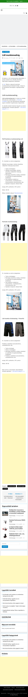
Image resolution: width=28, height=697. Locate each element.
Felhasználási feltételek (19, 689)
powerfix (5, 488)
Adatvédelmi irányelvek (8, 689)
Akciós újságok (7, 687)
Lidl (4, 84)
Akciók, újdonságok (20, 687)
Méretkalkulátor (19, 193)
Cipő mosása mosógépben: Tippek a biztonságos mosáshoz (15, 1)
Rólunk (13, 687)
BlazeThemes (15, 694)
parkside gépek (21, 486)
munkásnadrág (11, 486)
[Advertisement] (14, 29)
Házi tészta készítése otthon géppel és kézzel (13, 603)
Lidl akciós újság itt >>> (18, 371)
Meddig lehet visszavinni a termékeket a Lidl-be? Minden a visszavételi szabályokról (17, 511)
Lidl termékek (6, 52)
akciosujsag (6, 58)
